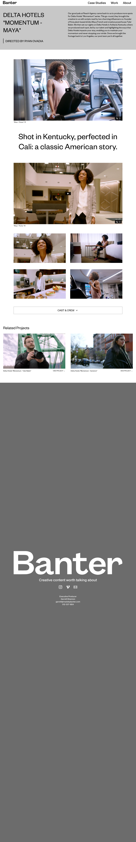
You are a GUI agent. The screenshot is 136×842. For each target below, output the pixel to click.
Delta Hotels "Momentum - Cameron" (84, 371)
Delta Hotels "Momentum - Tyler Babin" (17, 371)
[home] (10, 2)
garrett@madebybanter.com (68, 601)
